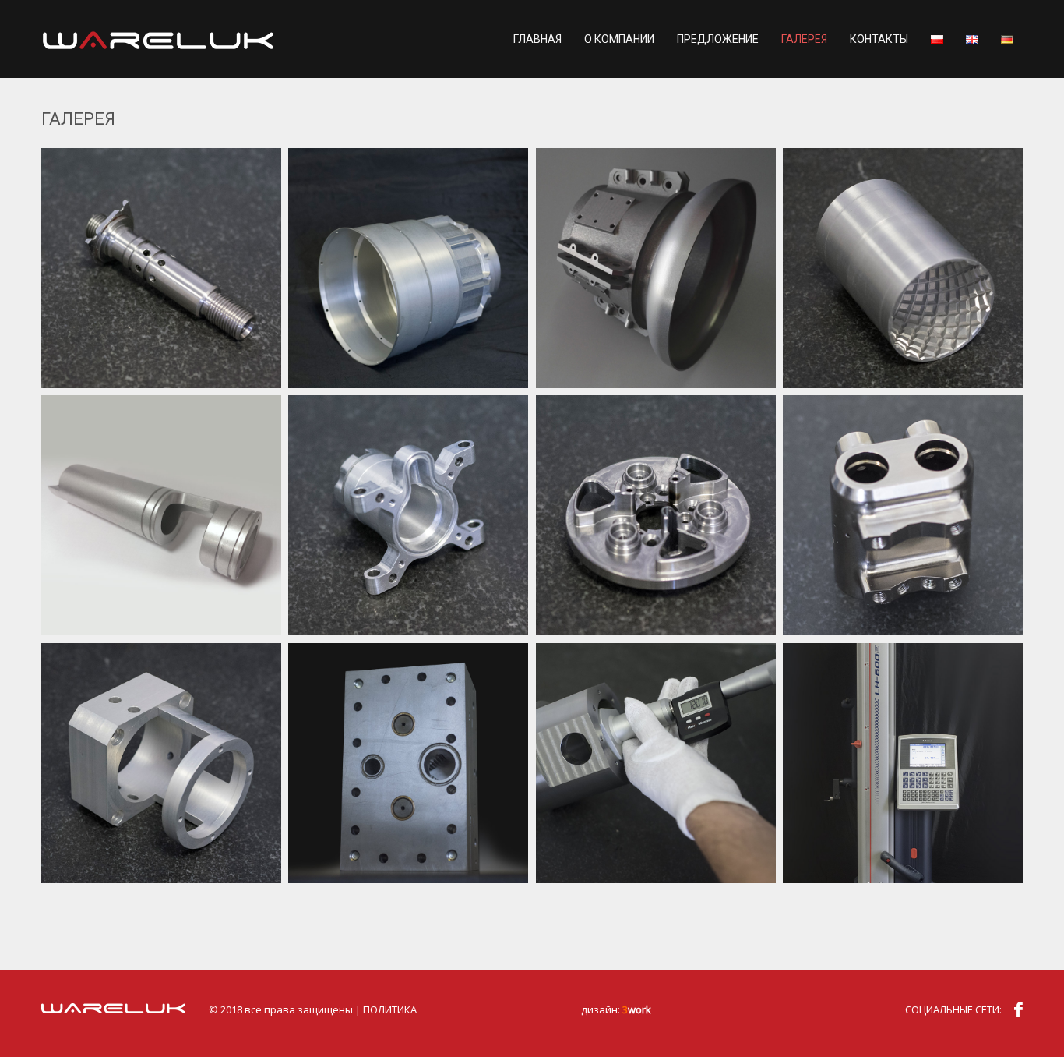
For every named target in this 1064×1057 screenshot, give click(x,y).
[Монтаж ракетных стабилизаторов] (656, 268)
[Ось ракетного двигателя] (161, 268)
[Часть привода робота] (656, 515)
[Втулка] (903, 268)
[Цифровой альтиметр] (903, 763)
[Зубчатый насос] (408, 763)
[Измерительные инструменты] (656, 763)
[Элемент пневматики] (161, 515)
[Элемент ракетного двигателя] (903, 515)
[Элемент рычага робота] (408, 515)
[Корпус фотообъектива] (408, 268)
